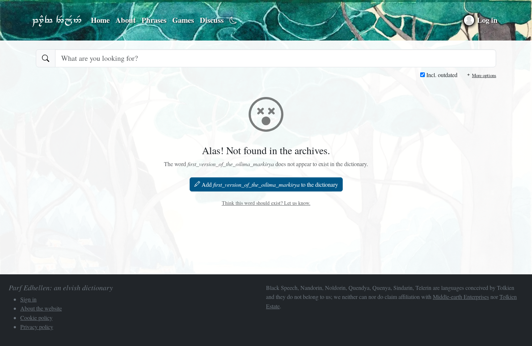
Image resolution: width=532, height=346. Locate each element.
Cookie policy (36, 317)
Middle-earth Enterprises (461, 296)
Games (183, 19)
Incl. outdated (441, 75)
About (125, 19)
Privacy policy (36, 326)
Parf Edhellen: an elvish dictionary (56, 20)
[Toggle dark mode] (233, 20)
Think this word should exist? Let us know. (266, 202)
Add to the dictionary (270, 184)
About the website (41, 308)
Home (100, 19)
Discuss (212, 19)
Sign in (28, 299)
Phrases (154, 19)
